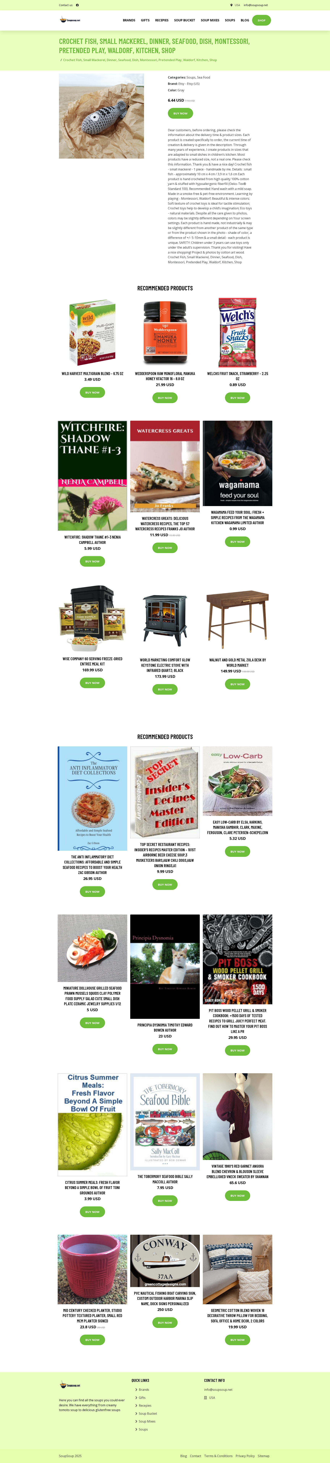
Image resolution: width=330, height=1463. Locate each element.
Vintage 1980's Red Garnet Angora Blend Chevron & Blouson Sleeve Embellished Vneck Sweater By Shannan (238, 1171)
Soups (230, 20)
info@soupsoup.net (256, 5)
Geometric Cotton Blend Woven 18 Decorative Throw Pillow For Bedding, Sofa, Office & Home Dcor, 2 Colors (237, 1315)
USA (237, 5)
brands (129, 20)
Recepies (161, 20)
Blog (245, 20)
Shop (261, 20)
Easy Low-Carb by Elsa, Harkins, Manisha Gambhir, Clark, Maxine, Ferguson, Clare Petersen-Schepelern (237, 827)
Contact (195, 1456)
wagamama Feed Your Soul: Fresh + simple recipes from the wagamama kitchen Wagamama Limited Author (237, 517)
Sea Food (203, 77)
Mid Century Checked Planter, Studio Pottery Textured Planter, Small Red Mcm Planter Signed (92, 1315)
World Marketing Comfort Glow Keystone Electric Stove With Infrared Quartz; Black (165, 665)
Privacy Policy (245, 1456)
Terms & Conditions (218, 1456)
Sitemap (263, 1456)
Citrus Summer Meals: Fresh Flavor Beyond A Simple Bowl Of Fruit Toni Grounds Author (92, 1187)
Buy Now (180, 113)
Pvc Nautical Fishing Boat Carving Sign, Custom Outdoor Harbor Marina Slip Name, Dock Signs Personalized (165, 1298)
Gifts (145, 20)
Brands (144, 1390)
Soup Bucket (184, 20)
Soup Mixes (210, 20)
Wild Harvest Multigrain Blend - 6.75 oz (92, 373)
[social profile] (77, 5)
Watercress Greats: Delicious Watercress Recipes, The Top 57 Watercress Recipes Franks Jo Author (165, 523)
